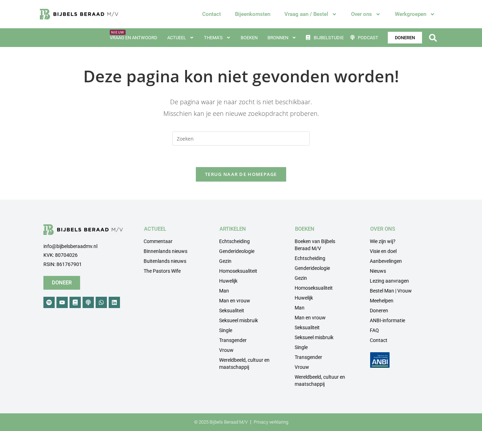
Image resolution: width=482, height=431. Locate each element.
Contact (211, 14)
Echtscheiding (234, 241)
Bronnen (277, 37)
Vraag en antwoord (133, 37)
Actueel (176, 37)
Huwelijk (228, 281)
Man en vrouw (234, 300)
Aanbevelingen (386, 261)
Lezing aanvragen (389, 281)
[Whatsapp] (101, 302)
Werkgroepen (410, 14)
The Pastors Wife (162, 271)
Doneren (379, 310)
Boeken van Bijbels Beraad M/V (315, 244)
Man (224, 291)
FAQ (374, 330)
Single (225, 330)
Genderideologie (236, 251)
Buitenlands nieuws (165, 261)
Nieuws (378, 271)
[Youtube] (62, 302)
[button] (433, 37)
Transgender (233, 340)
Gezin (225, 261)
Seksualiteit (231, 310)
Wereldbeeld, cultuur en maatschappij (244, 363)
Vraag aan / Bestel (306, 14)
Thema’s (213, 37)
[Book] (75, 302)
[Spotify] (49, 302)
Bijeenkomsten (252, 14)
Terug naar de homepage (241, 174)
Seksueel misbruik (238, 320)
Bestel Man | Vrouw (391, 291)
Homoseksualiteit (238, 271)
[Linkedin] (114, 302)
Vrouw (226, 350)
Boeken (249, 37)
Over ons (361, 14)
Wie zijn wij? (383, 241)
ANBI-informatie (387, 320)
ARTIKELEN (232, 229)
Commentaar (158, 241)
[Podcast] (88, 302)
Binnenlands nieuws (165, 251)
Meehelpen (381, 300)
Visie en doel (383, 251)
